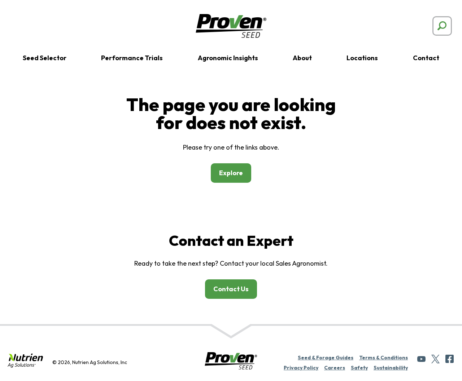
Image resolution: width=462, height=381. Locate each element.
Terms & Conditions (383, 357)
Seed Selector (44, 58)
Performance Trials (132, 58)
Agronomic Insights (228, 58)
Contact (426, 58)
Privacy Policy (301, 367)
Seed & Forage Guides (325, 357)
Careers (334, 367)
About (302, 58)
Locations (362, 58)
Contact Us (231, 289)
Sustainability (391, 367)
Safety (359, 367)
